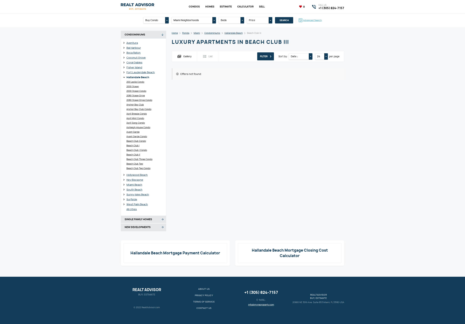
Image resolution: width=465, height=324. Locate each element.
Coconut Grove (136, 57)
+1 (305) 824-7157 (261, 292)
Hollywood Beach (137, 175)
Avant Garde (133, 131)
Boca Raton (133, 52)
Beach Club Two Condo (138, 168)
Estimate (226, 6)
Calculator (245, 6)
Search (284, 20)
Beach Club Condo (136, 141)
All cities (131, 209)
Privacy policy (204, 295)
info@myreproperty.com (261, 304)
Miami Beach (134, 184)
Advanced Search (312, 20)
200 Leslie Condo (135, 81)
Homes (209, 6)
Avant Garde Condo (136, 136)
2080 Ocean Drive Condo (139, 100)
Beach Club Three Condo (139, 159)
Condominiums (212, 33)
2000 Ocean (132, 86)
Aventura (132, 43)
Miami (197, 33)
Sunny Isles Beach (137, 194)
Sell (262, 6)
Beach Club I (133, 145)
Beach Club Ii (133, 154)
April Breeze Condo (136, 113)
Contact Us (203, 308)
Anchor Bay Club (135, 104)
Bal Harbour (133, 47)
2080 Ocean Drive (135, 95)
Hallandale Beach (137, 77)
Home (175, 33)
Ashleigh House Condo (138, 127)
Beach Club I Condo (136, 150)
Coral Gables (134, 62)
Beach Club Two (134, 163)
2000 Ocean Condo (136, 91)
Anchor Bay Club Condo (138, 109)
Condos (194, 6)
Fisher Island (134, 67)
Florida (185, 33)
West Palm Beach (137, 204)
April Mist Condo (135, 118)
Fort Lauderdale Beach (140, 72)
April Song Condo (135, 122)
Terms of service (204, 301)
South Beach (134, 189)
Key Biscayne (134, 179)
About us (204, 289)
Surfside (131, 199)
